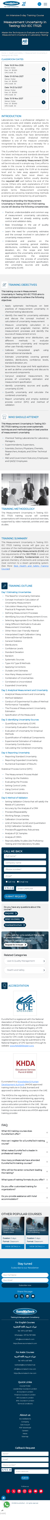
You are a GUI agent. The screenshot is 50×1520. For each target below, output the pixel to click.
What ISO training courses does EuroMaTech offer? (16, 1132)
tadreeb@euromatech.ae (25, 1365)
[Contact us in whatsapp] (41, 1491)
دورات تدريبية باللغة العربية (25, 1356)
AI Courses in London (25, 1392)
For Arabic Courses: (25, 1352)
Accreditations (25, 1419)
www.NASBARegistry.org (22, 1046)
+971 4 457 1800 (26, 1331)
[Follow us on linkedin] (19, 1491)
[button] (17, 1250)
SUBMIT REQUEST (15, 896)
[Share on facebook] (16, 1296)
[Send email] (35, 1491)
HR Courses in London (25, 1398)
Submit (25, 1478)
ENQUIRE (9, 913)
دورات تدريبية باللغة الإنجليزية (25, 1326)
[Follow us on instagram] (24, 1491)
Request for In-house (14, 945)
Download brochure (13, 925)
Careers (25, 1431)
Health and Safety (16, 53)
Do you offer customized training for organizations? (19, 1188)
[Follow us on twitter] (14, 1491)
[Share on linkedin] (27, 1296)
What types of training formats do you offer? (23, 1180)
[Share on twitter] (22, 1296)
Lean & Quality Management (21, 961)
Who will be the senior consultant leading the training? (21, 1171)
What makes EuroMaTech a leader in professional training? (19, 1152)
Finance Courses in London (25, 1395)
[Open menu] (45, 4)
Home (3, 53)
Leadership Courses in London (25, 1389)
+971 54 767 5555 (29, 1335)
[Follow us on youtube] (30, 1491)
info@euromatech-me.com (25, 1369)
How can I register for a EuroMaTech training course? (23, 1142)
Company (25, 1422)
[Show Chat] (7, 1505)
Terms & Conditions (25, 1404)
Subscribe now (25, 1285)
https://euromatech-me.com (25, 1373)
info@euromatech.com (25, 1339)
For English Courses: (25, 1322)
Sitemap (25, 1436)
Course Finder (25, 1386)
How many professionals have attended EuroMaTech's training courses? (20, 1161)
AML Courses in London (25, 1401)
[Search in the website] (39, 4)
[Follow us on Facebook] (8, 1491)
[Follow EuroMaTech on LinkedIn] (3, 1498)
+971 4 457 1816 (26, 1361)
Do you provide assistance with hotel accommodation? (19, 1197)
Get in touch (25, 1425)
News (25, 1434)
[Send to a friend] (33, 1296)
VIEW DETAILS (12, 1246)
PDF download (25, 1428)
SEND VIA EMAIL (12, 919)
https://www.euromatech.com (25, 1343)
